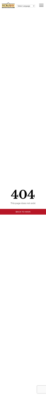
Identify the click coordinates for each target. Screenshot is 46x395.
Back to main (23, 212)
